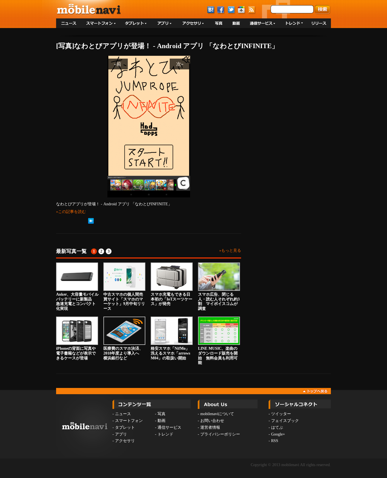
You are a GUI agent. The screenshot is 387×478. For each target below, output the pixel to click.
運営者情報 (210, 427)
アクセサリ (125, 441)
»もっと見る (230, 250)
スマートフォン (129, 421)
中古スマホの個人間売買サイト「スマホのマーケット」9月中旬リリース (124, 301)
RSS (274, 441)
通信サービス (169, 427)
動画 (161, 421)
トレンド (165, 434)
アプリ (121, 434)
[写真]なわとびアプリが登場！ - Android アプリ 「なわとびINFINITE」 (167, 46)
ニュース (123, 414)
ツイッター (281, 414)
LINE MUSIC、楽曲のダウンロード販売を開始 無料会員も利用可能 (218, 355)
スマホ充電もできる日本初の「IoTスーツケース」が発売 (171, 299)
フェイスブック (285, 421)
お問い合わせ (212, 421)
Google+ (278, 434)
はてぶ (277, 427)
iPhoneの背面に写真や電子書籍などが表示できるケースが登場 (76, 353)
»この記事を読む (71, 211)
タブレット (125, 427)
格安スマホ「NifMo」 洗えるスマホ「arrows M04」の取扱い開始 (172, 353)
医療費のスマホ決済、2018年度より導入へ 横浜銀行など (123, 353)
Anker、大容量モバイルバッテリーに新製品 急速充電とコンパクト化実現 (77, 301)
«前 (117, 64)
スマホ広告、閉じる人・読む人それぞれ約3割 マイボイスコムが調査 (219, 301)
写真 (161, 414)
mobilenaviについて (217, 414)
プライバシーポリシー (220, 434)
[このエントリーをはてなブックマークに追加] (91, 223)
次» (180, 64)
